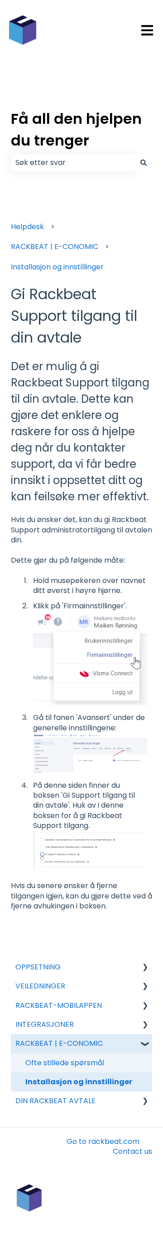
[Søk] (143, 162)
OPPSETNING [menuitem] (38, 967)
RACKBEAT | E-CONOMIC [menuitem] (59, 1043)
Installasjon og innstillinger (57, 267)
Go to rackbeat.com (103, 1141)
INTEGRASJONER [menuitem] (44, 1024)
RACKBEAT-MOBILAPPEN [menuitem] (58, 1005)
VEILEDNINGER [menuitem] (40, 986)
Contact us (132, 1151)
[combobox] (73, 162)
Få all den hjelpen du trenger (76, 129)
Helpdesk (27, 226)
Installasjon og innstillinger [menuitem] (78, 1082)
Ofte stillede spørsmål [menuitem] (64, 1063)
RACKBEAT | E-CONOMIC (54, 246)
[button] (145, 968)
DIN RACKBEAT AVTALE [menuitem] (55, 1101)
